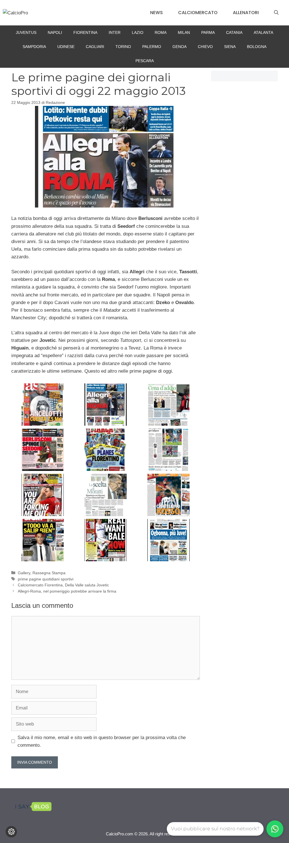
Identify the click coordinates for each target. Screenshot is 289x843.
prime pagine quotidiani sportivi (45, 579)
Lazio (137, 32)
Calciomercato (198, 12)
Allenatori (246, 12)
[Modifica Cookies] (11, 831)
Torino (123, 46)
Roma (161, 32)
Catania (234, 32)
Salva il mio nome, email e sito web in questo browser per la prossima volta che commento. (101, 741)
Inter (115, 32)
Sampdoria (34, 46)
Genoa (179, 46)
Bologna (256, 46)
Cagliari (95, 46)
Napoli (55, 32)
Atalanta (263, 32)
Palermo (151, 46)
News (156, 12)
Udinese (66, 46)
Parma (208, 32)
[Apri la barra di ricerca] (276, 13)
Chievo (205, 46)
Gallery (24, 573)
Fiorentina (85, 32)
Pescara (144, 60)
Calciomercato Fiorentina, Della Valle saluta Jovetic (63, 585)
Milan (184, 32)
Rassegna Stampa (48, 573)
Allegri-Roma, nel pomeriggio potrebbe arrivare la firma (67, 591)
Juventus (26, 32)
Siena (230, 46)
